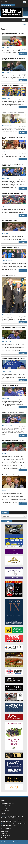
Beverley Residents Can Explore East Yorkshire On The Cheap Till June (13, 820)
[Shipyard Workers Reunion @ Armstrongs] (14, 483)
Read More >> (22, 53)
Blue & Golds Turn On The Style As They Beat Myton (12, 85)
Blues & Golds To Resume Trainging (9, 220)
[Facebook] (14, 5)
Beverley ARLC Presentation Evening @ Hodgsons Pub (13, 440)
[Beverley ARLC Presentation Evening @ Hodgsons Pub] (14, 447)
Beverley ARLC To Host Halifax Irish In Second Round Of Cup (13, 327)
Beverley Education (5, 835)
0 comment (23, 49)
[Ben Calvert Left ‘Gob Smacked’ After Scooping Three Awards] (14, 145)
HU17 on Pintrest (5, 810)
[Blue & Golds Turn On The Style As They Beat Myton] (14, 92)
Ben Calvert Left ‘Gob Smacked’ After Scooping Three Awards (13, 138)
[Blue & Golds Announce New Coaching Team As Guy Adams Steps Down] (14, 172)
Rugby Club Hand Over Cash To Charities (10, 247)
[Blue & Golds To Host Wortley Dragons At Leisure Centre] (14, 365)
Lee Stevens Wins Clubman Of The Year (10, 385)
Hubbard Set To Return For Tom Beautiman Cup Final (13, 112)
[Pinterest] (10, 5)
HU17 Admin (4, 820)
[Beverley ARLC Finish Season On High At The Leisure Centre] (14, 41)
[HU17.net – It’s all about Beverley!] (12, 12)
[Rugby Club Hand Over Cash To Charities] (14, 254)
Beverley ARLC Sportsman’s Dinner (9, 275)
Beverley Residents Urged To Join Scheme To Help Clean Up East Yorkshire (12, 817)
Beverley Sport (4, 833)
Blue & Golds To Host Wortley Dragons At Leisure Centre (13, 358)
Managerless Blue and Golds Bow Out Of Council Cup (13, 412)
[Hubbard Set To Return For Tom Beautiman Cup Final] (14, 119)
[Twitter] (12, 5)
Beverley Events (4, 838)
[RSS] (4, 5)
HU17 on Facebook (5, 806)
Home (24, 24)
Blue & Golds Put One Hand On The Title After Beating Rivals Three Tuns (13, 59)
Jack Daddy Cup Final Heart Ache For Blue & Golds (12, 193)
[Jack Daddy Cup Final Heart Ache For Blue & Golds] (14, 200)
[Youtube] (6, 5)
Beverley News (4, 831)
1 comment (23, 262)
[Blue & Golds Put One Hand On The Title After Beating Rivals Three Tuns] (14, 66)
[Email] (2, 5)
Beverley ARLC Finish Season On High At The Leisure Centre (13, 34)
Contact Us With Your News (7, 803)
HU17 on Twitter (4, 808)
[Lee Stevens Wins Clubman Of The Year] (14, 392)
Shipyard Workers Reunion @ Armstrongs (10, 475)
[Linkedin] (8, 5)
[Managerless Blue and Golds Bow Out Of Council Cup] (14, 419)
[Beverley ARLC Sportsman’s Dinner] (14, 295)
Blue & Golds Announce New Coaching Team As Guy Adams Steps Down (12, 164)
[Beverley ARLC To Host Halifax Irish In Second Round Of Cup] (14, 335)
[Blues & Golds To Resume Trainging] (14, 227)
